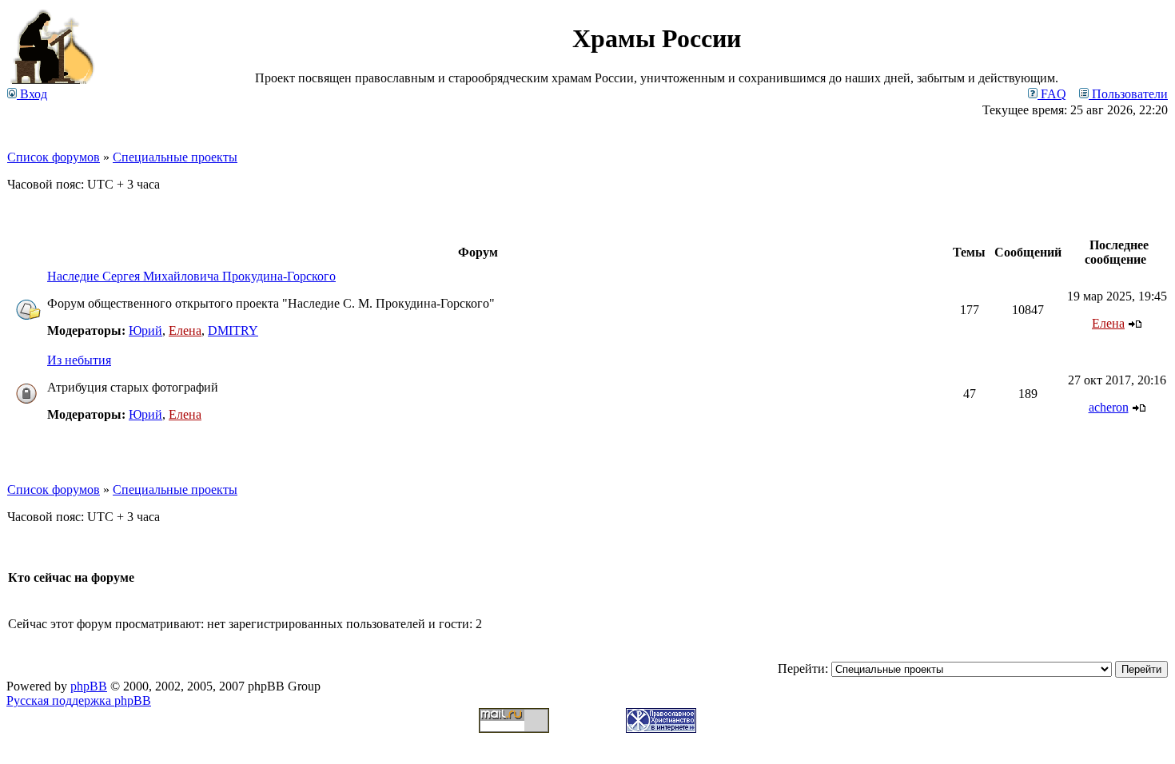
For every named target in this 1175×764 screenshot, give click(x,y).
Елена (185, 330)
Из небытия (79, 360)
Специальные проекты (175, 157)
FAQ (1052, 94)
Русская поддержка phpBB (78, 700)
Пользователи (1128, 94)
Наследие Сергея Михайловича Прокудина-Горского (191, 276)
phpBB (88, 686)
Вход (32, 94)
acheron (1109, 407)
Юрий (145, 330)
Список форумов (53, 157)
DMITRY (233, 330)
